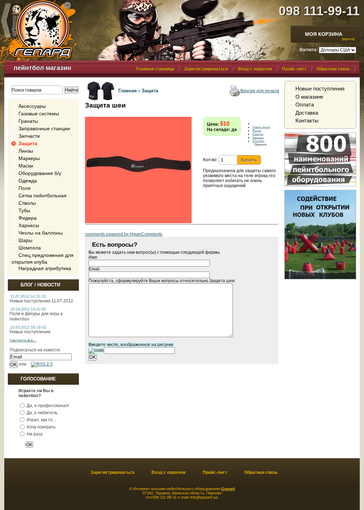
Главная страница (155, 68)
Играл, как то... (41, 419)
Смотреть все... (23, 340)
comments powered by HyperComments (123, 234)
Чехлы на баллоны (40, 233)
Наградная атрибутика (44, 268)
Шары (25, 240)
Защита (27, 143)
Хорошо (258, 137)
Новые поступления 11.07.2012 (41, 300)
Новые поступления (30, 331)
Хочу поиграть (41, 426)
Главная (127, 90)
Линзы (25, 151)
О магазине (309, 97)
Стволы (27, 203)
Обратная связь (333, 68)
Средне (257, 134)
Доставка (306, 113)
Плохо (256, 130)
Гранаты (28, 121)
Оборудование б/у (39, 173)
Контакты (306, 120)
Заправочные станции (44, 128)
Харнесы (28, 225)
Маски (25, 166)
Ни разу (35, 434)
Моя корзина (323, 34)
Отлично (258, 141)
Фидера (27, 218)
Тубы (24, 210)
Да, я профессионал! (48, 405)
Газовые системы (38, 113)
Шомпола (29, 248)
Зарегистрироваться (206, 68)
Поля (24, 188)
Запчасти (29, 136)
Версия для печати (259, 90)
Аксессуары (32, 106)
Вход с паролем (255, 68)
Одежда (27, 180)
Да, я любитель (42, 412)
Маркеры (29, 158)
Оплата (304, 105)
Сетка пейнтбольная (42, 195)
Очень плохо (261, 127)
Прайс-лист (294, 68)
